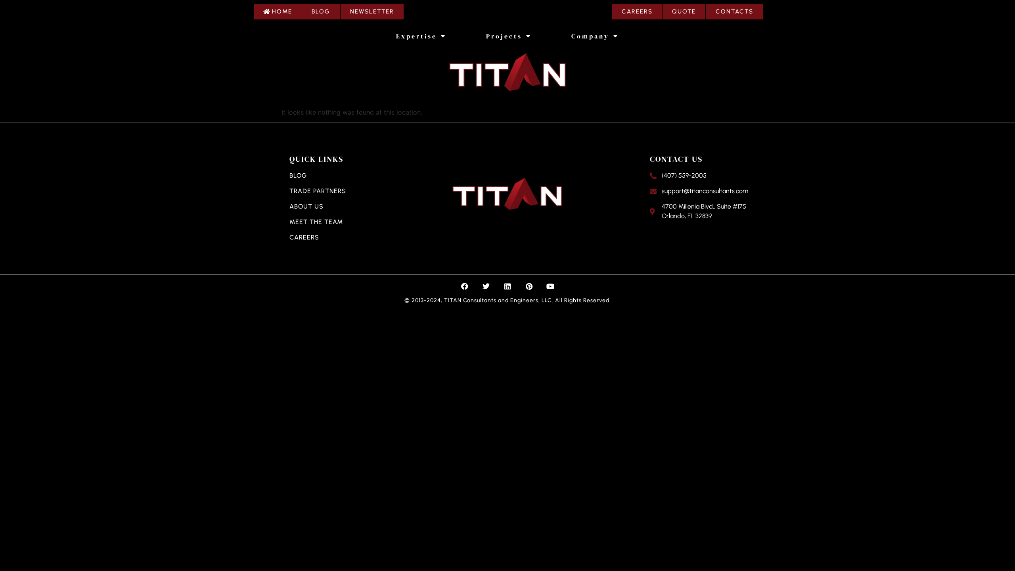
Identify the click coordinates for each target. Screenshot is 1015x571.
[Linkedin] (507, 286)
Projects (504, 36)
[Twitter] (486, 286)
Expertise (416, 36)
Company (590, 36)
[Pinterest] (528, 286)
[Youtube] (550, 286)
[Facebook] (464, 286)
